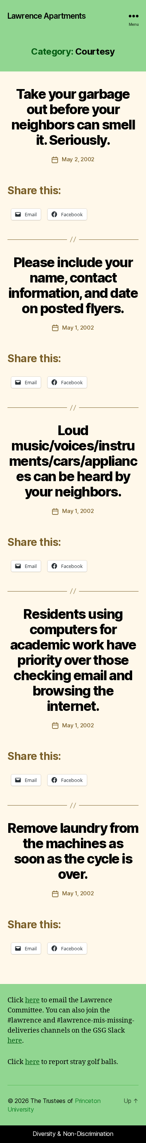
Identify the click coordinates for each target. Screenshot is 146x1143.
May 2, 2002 (78, 159)
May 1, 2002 (78, 327)
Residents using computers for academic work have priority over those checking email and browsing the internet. (73, 660)
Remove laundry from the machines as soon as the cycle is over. (73, 851)
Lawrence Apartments (46, 16)
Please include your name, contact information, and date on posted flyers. (73, 285)
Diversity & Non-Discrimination (73, 1133)
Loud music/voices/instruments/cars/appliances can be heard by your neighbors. (73, 461)
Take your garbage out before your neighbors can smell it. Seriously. (73, 117)
